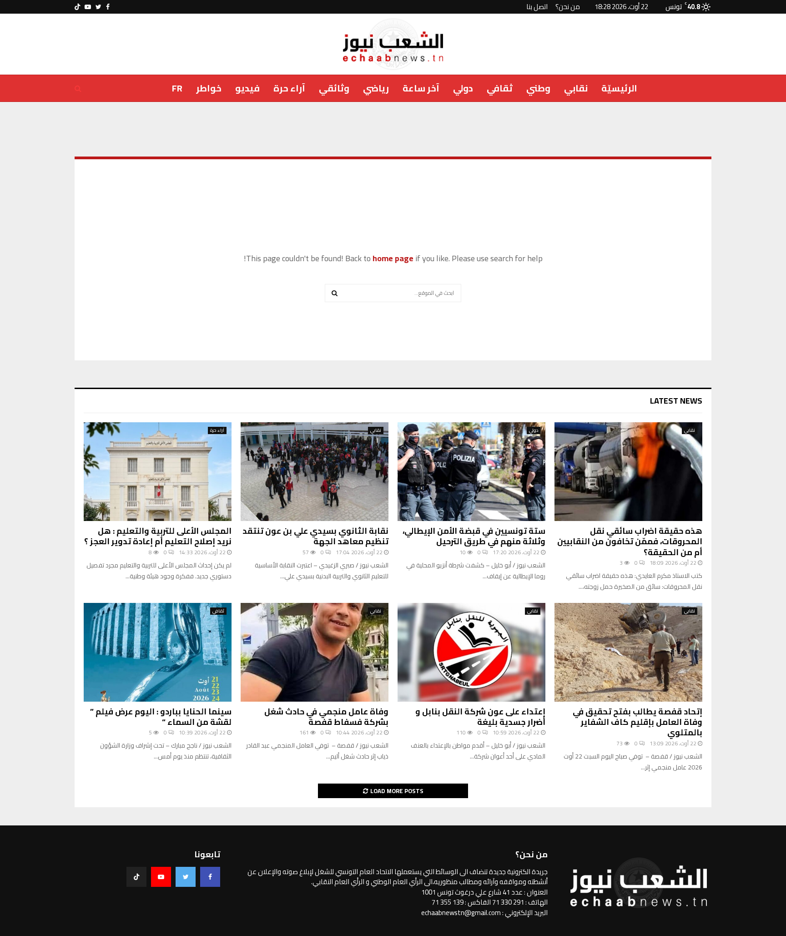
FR (177, 88)
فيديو (247, 88)
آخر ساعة (421, 88)
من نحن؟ (567, 6)
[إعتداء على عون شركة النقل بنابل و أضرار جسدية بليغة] (471, 652)
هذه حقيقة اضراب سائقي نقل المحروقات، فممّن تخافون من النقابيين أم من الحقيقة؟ (629, 541)
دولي (463, 88)
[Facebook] (210, 877)
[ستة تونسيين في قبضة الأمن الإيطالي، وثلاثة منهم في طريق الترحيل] (471, 471)
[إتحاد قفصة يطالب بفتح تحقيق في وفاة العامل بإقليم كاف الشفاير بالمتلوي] (628, 652)
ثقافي (500, 88)
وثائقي (334, 88)
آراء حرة (289, 88)
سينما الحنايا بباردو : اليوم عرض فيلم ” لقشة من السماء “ (161, 716)
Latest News (676, 400)
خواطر (209, 88)
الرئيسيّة (619, 88)
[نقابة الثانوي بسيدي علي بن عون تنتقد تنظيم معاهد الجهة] (314, 471)
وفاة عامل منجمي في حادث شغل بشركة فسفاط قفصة (326, 716)
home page (393, 258)
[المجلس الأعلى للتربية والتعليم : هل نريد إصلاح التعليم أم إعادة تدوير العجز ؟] (158, 471)
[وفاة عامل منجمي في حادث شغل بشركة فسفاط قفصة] (314, 652)
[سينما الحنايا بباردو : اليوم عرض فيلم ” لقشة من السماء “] (158, 652)
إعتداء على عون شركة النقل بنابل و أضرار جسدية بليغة (480, 716)
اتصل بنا (537, 6)
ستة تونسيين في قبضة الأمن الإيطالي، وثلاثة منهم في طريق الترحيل (474, 536)
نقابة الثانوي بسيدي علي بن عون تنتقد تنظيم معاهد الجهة (315, 536)
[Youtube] (161, 877)
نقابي (576, 88)
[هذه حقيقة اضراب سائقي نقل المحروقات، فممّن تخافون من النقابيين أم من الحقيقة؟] (628, 471)
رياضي (376, 88)
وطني (538, 88)
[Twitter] (186, 877)
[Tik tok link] (77, 7)
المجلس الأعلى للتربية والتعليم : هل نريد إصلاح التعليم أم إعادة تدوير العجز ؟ (158, 536)
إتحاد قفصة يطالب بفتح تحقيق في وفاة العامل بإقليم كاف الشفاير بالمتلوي (637, 722)
